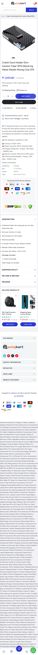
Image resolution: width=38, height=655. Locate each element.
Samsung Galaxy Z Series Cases (19, 613)
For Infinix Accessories (7, 608)
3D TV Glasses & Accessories (28, 427)
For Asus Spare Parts (28, 596)
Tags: (4, 174)
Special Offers (4, 579)
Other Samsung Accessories (9, 593)
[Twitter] (4, 355)
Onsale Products (5, 516)
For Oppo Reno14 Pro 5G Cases (10, 504)
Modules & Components (17, 533)
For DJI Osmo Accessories (20, 538)
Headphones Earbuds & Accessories (20, 432)
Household (3, 560)
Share (34, 108)
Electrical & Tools (13, 425)
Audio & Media (12, 444)
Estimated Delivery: (11, 115)
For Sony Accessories (21, 540)
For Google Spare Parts (23, 446)
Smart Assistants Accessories (24, 478)
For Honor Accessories (28, 456)
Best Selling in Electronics (18, 564)
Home (3, 16)
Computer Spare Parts (7, 555)
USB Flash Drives (21, 615)
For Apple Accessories (18, 598)
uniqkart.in (14, 393)
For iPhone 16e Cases (12, 596)
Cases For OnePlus (6, 473)
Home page (3, 613)
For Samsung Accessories (8, 459)
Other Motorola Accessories (20, 475)
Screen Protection (6, 442)
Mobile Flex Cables (31, 468)
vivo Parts (22, 526)
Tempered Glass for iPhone (9, 507)
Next (34, 311)
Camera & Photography (7, 548)
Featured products (6, 601)
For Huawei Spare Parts (16, 449)
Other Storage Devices (21, 473)
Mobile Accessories (15, 550)
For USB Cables (31, 605)
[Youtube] (16, 355)
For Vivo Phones (14, 456)
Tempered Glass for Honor (14, 569)
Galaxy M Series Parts (7, 524)
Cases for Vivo (9, 615)
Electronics (27, 552)
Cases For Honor (25, 593)
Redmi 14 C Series (22, 608)
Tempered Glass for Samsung (10, 471)
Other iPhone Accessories (8, 632)
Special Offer (14, 514)
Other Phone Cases (15, 610)
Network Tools (26, 627)
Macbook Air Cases (22, 430)
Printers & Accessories (17, 483)
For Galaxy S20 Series (15, 591)
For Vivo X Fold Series (26, 507)
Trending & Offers (24, 444)
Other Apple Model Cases (18, 487)
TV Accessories (28, 550)
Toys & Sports (9, 576)
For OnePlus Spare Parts (9, 586)
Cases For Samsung (27, 471)
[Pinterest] (8, 355)
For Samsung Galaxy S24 (17, 490)
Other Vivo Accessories (23, 497)
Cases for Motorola (22, 581)
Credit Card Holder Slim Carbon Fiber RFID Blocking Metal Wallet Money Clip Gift (18, 66)
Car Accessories (18, 468)
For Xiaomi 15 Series (19, 601)
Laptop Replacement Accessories (11, 552)
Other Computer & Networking (22, 516)
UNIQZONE (20, 396)
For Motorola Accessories (26, 586)
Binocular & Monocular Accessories (25, 536)
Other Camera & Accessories (24, 576)
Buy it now (19, 102)
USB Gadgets (20, 555)
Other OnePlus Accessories (18, 492)
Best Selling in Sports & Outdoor (24, 502)
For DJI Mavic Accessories (24, 524)
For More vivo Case (28, 504)
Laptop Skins (4, 487)
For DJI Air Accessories (27, 463)
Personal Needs (5, 639)
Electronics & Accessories (28, 425)
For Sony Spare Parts (18, 509)
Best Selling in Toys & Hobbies (26, 545)
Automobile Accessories (19, 437)
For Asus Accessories (15, 560)
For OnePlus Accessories (21, 589)
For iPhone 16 (31, 598)
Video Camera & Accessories (25, 622)
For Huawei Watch (21, 480)
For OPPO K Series (28, 519)
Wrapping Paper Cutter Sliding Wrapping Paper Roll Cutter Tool (27, 313)
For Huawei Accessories (13, 627)
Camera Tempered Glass (17, 528)
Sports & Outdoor (29, 610)
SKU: (3, 169)
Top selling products (11, 463)
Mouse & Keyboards (15, 574)
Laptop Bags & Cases (16, 620)
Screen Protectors (17, 617)
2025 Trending (29, 630)
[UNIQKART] (18, 4)
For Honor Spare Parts (18, 639)
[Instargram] (12, 355)
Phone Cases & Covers (20, 442)
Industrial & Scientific (7, 422)
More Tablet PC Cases (7, 480)
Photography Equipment (19, 634)
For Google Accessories (26, 459)
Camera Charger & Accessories (16, 603)
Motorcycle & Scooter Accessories (22, 579)
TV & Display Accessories (8, 427)
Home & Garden (21, 434)
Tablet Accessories (29, 637)
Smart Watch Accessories (13, 454)
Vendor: (4, 171)
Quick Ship (17, 461)
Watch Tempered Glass (18, 499)
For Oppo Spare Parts (16, 630)
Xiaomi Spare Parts (31, 584)
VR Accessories (23, 512)
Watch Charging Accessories (18, 543)
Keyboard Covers (5, 625)
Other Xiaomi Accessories (13, 637)
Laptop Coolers (15, 495)
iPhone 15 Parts (6, 538)
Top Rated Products (26, 514)
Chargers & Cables (21, 422)
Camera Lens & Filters (7, 581)
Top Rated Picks (9, 434)
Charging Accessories (8, 430)
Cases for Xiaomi (14, 562)
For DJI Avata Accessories (16, 531)
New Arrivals (10, 497)
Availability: (5, 166)
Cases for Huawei (15, 642)
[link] (16, 296)
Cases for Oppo (29, 591)
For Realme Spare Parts (17, 605)
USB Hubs (13, 512)
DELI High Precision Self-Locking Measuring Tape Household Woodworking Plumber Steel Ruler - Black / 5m (9, 313)
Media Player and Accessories (10, 521)
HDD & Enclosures (23, 644)
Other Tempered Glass (16, 567)
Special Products (15, 557)
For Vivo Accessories (16, 451)
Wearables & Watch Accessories (23, 439)
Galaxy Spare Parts (27, 521)
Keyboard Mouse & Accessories (10, 519)
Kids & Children (27, 557)
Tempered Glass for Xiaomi (15, 572)
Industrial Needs (18, 584)
